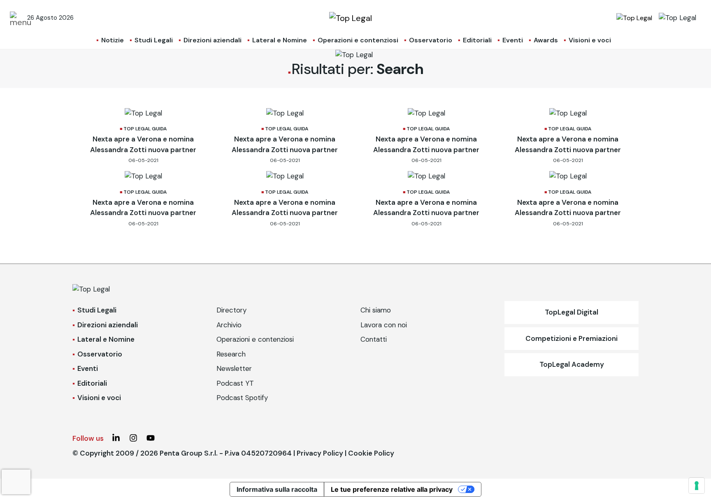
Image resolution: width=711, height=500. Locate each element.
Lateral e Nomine (279, 40)
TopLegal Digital (571, 312)
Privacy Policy (320, 453)
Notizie (112, 40)
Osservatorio (430, 40)
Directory (231, 310)
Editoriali (477, 40)
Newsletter (234, 368)
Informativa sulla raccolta (277, 489)
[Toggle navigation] (16, 17)
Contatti (373, 339)
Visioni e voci (590, 40)
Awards (546, 40)
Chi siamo (375, 310)
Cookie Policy (371, 453)
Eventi (512, 40)
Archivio (229, 324)
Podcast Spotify (242, 397)
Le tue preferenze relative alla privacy (392, 489)
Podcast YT (235, 383)
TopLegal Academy (571, 364)
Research (231, 354)
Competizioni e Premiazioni (571, 338)
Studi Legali (154, 40)
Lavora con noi (383, 324)
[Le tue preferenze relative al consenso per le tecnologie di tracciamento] (696, 485)
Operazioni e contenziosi (358, 40)
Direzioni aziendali (213, 40)
